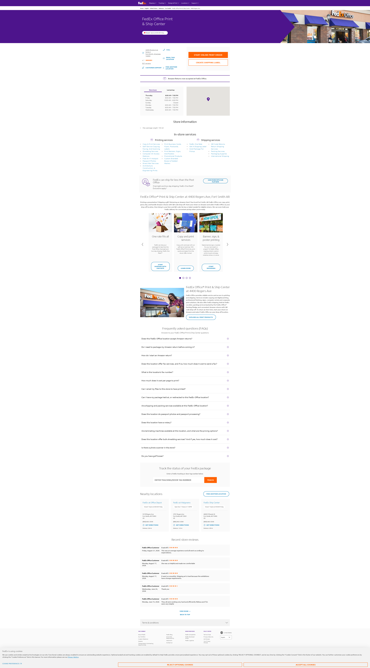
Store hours (153, 90)
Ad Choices (207, 639)
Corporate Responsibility (170, 637)
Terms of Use (207, 634)
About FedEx (141, 634)
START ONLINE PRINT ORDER (205, 54)
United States (228, 632)
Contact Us (169, 642)
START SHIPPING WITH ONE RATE (158, 265)
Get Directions (150, 525)
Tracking (161, 3)
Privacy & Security (208, 637)
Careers (140, 641)
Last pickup (170, 90)
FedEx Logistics (189, 640)
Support (194, 3)
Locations (184, 3)
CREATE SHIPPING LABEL (204, 61)
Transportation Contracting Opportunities (145, 644)
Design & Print (172, 3)
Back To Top (185, 614)
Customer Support (152, 68)
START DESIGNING (208, 266)
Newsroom (169, 640)
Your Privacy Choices (207, 642)
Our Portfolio (141, 637)
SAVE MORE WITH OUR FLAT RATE (215, 181)
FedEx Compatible (190, 634)
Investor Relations (143, 639)
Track (210, 480)
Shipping (152, 3)
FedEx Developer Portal (190, 637)
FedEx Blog (169, 634)
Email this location (170, 58)
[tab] (180, 278)
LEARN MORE (184, 267)
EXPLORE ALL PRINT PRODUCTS (199, 316)
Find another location (171, 68)
